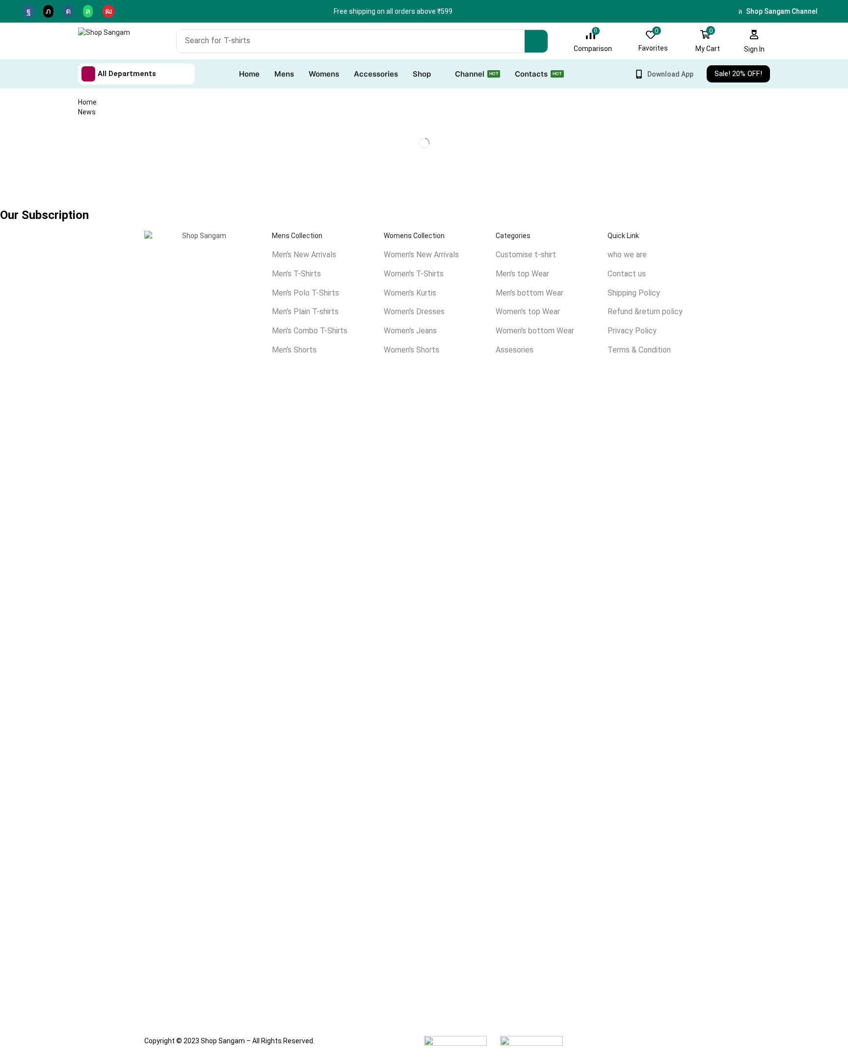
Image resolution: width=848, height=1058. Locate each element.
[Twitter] (48, 11)
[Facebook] (28, 11)
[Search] (536, 41)
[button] (592, 41)
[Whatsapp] (88, 11)
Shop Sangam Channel (782, 11)
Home (87, 102)
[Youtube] (108, 11)
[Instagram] (68, 11)
